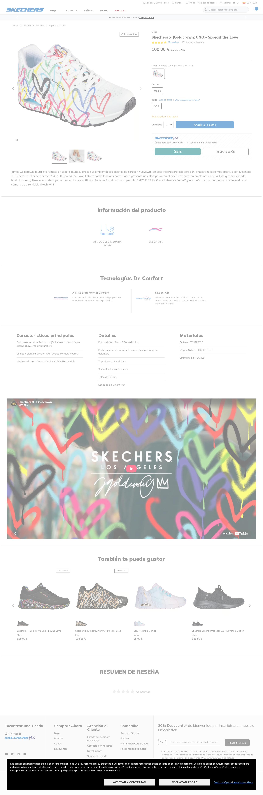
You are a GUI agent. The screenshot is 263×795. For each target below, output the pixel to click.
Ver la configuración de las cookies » (233, 782)
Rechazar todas (185, 782)
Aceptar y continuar (129, 782)
